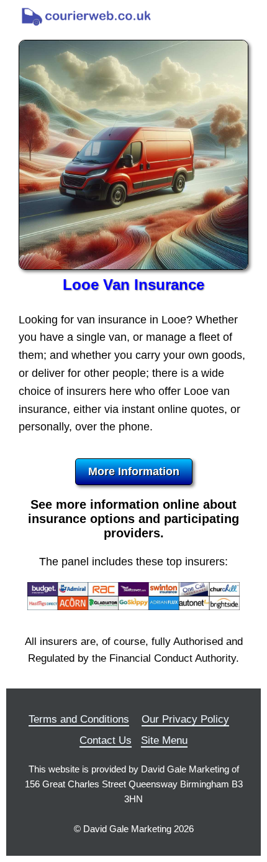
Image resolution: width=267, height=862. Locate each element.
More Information (133, 471)
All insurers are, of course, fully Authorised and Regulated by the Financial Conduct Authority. (134, 650)
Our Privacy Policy (185, 719)
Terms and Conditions (79, 719)
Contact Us (105, 740)
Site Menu (164, 740)
